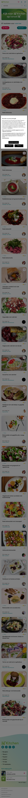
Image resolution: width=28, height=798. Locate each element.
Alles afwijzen (9, 145)
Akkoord (19, 145)
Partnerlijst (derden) (5, 138)
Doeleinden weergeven (13, 142)
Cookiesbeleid (9, 128)
